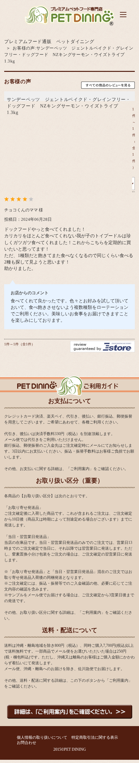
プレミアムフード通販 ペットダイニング (49, 41)
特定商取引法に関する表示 (94, 737)
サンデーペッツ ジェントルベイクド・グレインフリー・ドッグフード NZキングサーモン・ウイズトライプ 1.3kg (69, 106)
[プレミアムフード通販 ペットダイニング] (69, 25)
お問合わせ (26, 742)
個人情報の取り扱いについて (42, 737)
